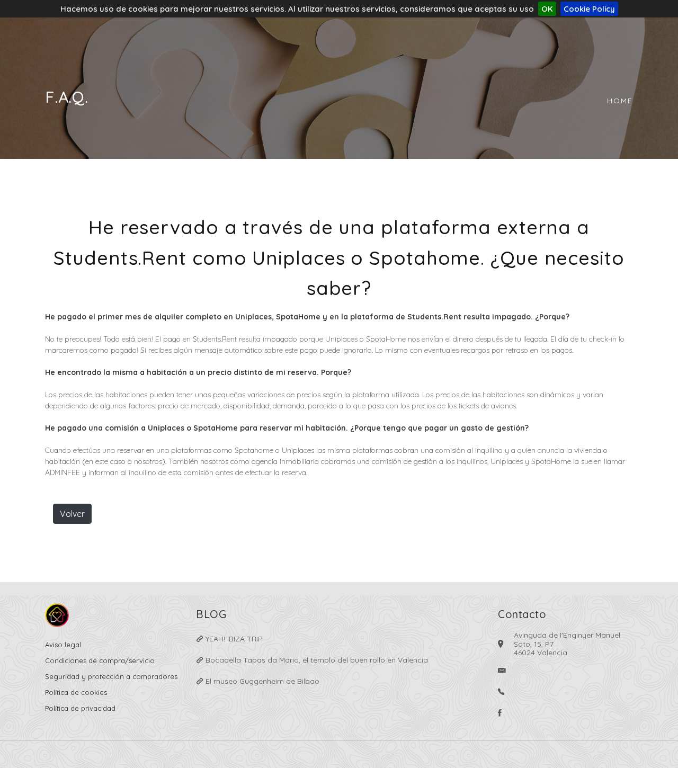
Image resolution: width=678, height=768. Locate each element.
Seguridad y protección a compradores (111, 676)
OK (547, 9)
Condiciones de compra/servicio (100, 660)
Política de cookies (76, 692)
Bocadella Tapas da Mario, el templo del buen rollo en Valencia (315, 660)
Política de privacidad (80, 708)
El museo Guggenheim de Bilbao (261, 681)
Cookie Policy (589, 9)
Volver (72, 513)
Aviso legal (63, 644)
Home (620, 100)
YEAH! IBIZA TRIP (233, 639)
